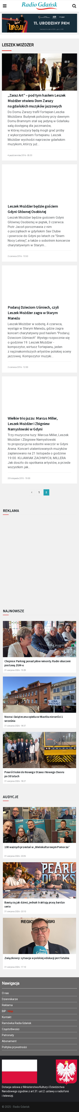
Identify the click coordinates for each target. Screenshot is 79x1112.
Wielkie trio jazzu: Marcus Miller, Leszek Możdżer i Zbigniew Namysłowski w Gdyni (33, 423)
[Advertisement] (39, 560)
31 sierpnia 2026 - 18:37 (15, 726)
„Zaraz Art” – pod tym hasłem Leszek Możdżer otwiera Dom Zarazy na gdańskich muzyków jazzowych (37, 100)
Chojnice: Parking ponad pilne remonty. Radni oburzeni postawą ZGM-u (37, 663)
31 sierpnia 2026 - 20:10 (15, 911)
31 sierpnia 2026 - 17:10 (15, 967)
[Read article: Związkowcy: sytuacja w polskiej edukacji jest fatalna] (39, 938)
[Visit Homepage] (39, 6)
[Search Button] (74, 6)
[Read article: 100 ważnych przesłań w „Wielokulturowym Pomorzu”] (39, 827)
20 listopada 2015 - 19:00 (19, 478)
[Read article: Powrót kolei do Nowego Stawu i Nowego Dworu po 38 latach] (39, 752)
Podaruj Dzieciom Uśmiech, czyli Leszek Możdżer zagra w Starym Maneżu (33, 312)
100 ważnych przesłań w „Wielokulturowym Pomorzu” (37, 847)
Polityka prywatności (14, 1047)
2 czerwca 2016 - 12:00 (18, 367)
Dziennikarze (10, 999)
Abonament (9, 1041)
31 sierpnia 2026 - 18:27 (15, 781)
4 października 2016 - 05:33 (20, 155)
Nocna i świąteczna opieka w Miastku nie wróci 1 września (33, 719)
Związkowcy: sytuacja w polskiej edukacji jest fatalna (36, 958)
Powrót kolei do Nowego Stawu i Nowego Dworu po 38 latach (34, 774)
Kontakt (6, 1017)
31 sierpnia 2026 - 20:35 (15, 856)
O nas (5, 993)
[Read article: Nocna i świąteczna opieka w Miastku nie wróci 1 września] (39, 697)
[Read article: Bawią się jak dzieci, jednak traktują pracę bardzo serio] (39, 883)
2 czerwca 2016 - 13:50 (18, 256)
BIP (4, 1011)
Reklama (7, 1005)
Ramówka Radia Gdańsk (16, 1023)
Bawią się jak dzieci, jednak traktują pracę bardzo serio (34, 904)
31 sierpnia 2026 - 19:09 (15, 670)
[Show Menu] (5, 6)
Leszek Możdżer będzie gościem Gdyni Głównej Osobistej (33, 209)
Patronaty (8, 1035)
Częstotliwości (10, 1029)
